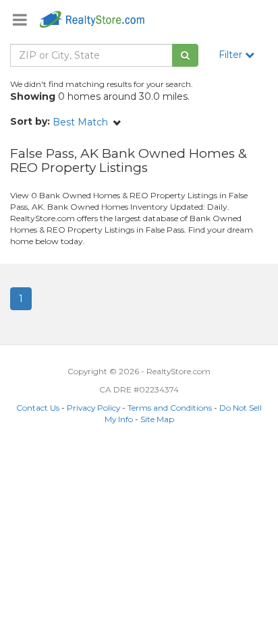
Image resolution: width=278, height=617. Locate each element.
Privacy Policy (93, 408)
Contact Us (37, 408)
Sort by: (30, 121)
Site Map (157, 419)
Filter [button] (232, 55)
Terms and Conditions (170, 408)
